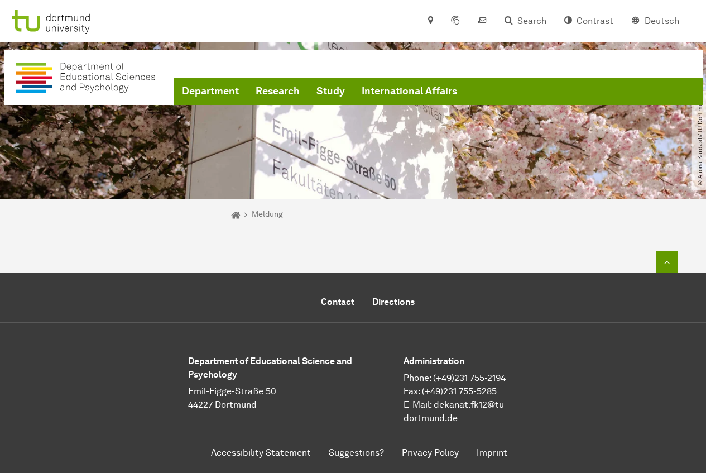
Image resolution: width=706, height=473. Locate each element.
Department (210, 91)
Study (330, 91)
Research (278, 91)
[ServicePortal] (455, 21)
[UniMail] (482, 21)
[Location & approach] (430, 21)
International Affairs (409, 91)
